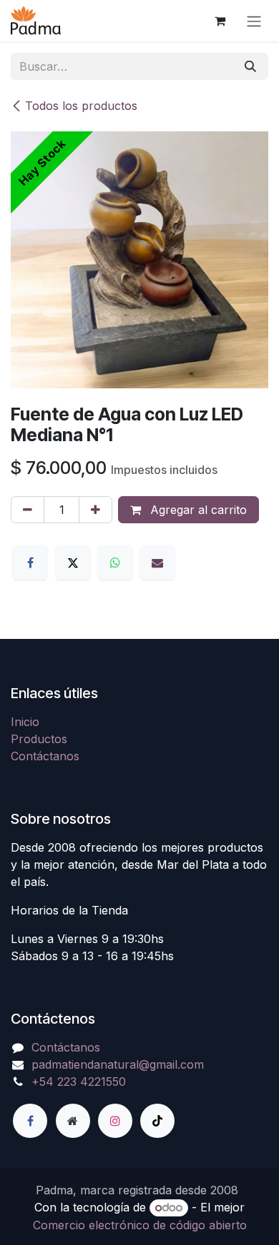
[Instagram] (115, 1121)
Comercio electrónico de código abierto (140, 1225)
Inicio (25, 722)
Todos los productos (81, 106)
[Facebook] (30, 562)
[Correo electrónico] (157, 562)
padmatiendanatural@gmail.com (117, 1064)
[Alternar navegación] (254, 21)
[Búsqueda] (250, 66)
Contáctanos (45, 756)
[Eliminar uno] (27, 509)
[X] (73, 562)
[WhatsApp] (115, 562)
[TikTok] (157, 1121)
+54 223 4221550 (78, 1081)
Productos (39, 739)
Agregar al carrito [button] (197, 510)
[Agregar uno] (95, 509)
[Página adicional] (73, 1121)
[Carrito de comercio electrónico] (219, 20)
